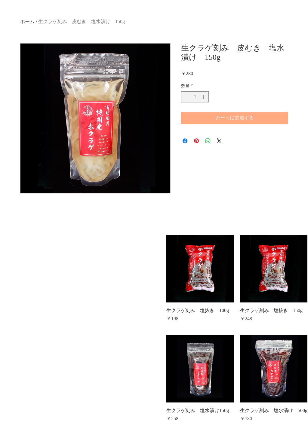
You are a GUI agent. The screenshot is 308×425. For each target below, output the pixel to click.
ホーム (27, 21)
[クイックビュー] (200, 268)
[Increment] (204, 97)
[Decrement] (185, 97)
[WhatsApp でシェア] (207, 140)
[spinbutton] (194, 97)
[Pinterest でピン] (196, 140)
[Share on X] (219, 140)
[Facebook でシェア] (185, 140)
